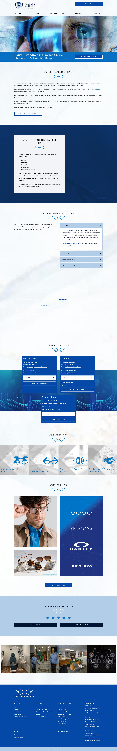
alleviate (34, 173)
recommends (45, 306)
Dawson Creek (63, 731)
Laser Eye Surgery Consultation (66, 719)
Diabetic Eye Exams (41, 716)
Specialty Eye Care (57, 13)
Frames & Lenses (18, 737)
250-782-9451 (32, 362)
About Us (18, 13)
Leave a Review (36, 625)
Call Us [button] (88, 4)
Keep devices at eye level (70, 243)
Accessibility (17, 712)
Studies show (62, 300)
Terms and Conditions (20, 716)
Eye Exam (36, 13)
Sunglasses (17, 735)
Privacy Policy (17, 714)
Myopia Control (62, 721)
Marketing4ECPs (55, 749)
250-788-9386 (70, 362)
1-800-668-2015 (51, 401)
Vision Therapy (62, 723)
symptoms (37, 154)
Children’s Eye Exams (41, 709)
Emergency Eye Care (63, 712)
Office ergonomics (68, 230)
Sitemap (16, 709)
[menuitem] (19, 13)
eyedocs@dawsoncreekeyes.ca (37, 367)
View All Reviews (81, 625)
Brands (78, 13)
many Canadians (96, 89)
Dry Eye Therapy (62, 709)
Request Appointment (88, 56)
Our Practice (17, 707)
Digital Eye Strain (62, 707)
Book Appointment (39, 383)
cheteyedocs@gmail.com (73, 367)
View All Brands (58, 585)
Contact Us (96, 13)
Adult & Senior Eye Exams (43, 707)
